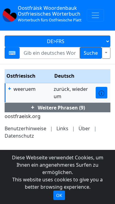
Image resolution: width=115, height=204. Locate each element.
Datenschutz (19, 135)
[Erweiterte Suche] (106, 53)
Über (84, 128)
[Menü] (95, 15)
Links (62, 128)
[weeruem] (101, 92)
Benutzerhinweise (25, 128)
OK (59, 195)
